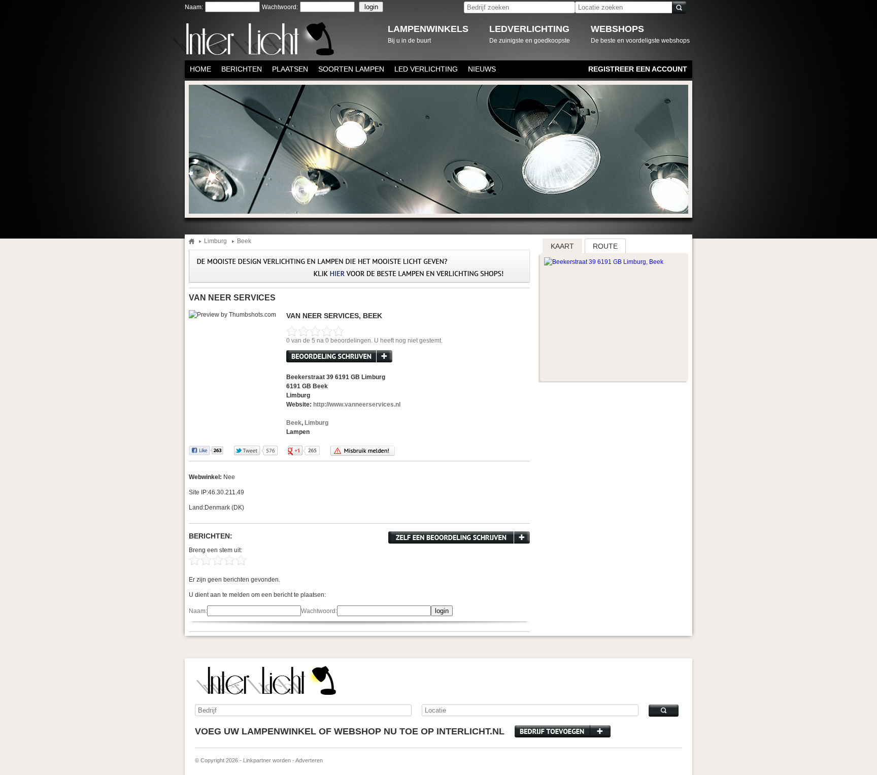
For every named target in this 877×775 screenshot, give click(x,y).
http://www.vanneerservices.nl (356, 404)
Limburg (215, 241)
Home (200, 69)
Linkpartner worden (267, 760)
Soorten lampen (351, 69)
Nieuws (482, 69)
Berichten (241, 69)
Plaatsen (290, 69)
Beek (244, 241)
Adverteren (309, 760)
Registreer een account (637, 69)
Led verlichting (426, 69)
